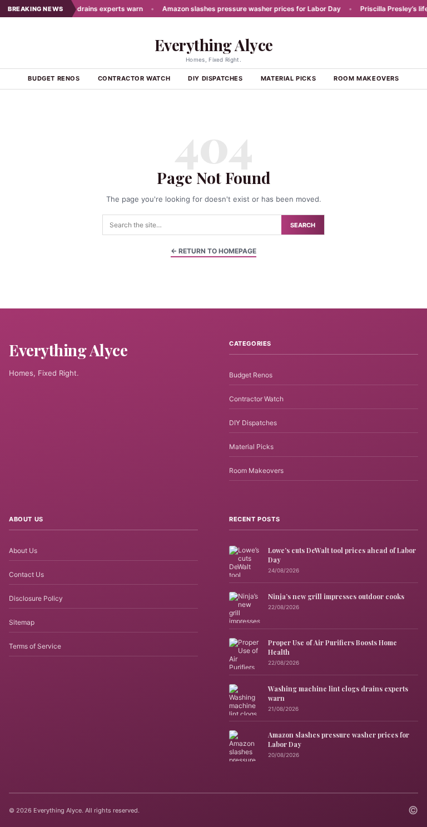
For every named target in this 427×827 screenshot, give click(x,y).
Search (302, 225)
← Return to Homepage (213, 251)
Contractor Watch (134, 78)
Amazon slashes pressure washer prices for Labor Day (236, 8)
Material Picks (288, 78)
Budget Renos (54, 78)
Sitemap (21, 622)
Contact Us (26, 574)
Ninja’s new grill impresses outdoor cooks (336, 596)
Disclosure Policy (36, 598)
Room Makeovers (366, 78)
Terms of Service (35, 646)
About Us (23, 550)
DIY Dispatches (215, 78)
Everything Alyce (214, 44)
